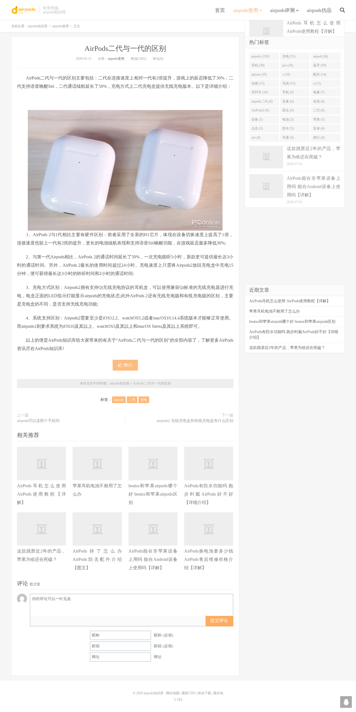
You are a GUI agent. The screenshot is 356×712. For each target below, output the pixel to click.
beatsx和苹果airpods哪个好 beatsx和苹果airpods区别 (152, 494)
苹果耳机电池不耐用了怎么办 (274, 311)
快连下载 (204, 693)
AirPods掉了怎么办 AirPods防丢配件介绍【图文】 (97, 559)
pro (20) (287, 65)
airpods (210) (260, 56)
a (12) (317, 83)
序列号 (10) (259, 92)
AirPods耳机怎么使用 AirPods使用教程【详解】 (41, 494)
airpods (119, 400)
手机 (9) (288, 92)
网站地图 (172, 693)
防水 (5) (288, 128)
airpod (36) (320, 56)
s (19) (286, 74)
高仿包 (218, 693)
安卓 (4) (319, 128)
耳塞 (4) (288, 137)
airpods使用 (245, 10)
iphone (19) (259, 74)
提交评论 (219, 620)
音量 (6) (288, 101)
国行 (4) (319, 137)
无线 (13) (288, 83)
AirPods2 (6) (260, 110)
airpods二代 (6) (262, 101)
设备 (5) (257, 119)
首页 (220, 10)
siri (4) (255, 137)
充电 (143, 400)
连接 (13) (257, 83)
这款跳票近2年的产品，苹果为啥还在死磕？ (287, 348)
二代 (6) (319, 110)
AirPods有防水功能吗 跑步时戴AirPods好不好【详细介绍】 (208, 494)
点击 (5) (257, 128)
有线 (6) (319, 101)
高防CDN (189, 693)
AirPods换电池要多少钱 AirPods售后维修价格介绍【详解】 (208, 559)
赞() (128, 365)
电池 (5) (288, 119)
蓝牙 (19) (319, 65)
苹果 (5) (319, 119)
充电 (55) (288, 56)
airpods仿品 (319, 10)
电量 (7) (319, 92)
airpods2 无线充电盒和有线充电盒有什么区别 (195, 421)
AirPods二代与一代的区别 (125, 48)
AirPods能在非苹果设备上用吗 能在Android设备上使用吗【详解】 (152, 559)
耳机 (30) (257, 65)
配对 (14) (319, 74)
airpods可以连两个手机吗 (38, 421)
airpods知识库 (24, 10)
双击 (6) (288, 110)
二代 (132, 400)
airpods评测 (282, 10)
